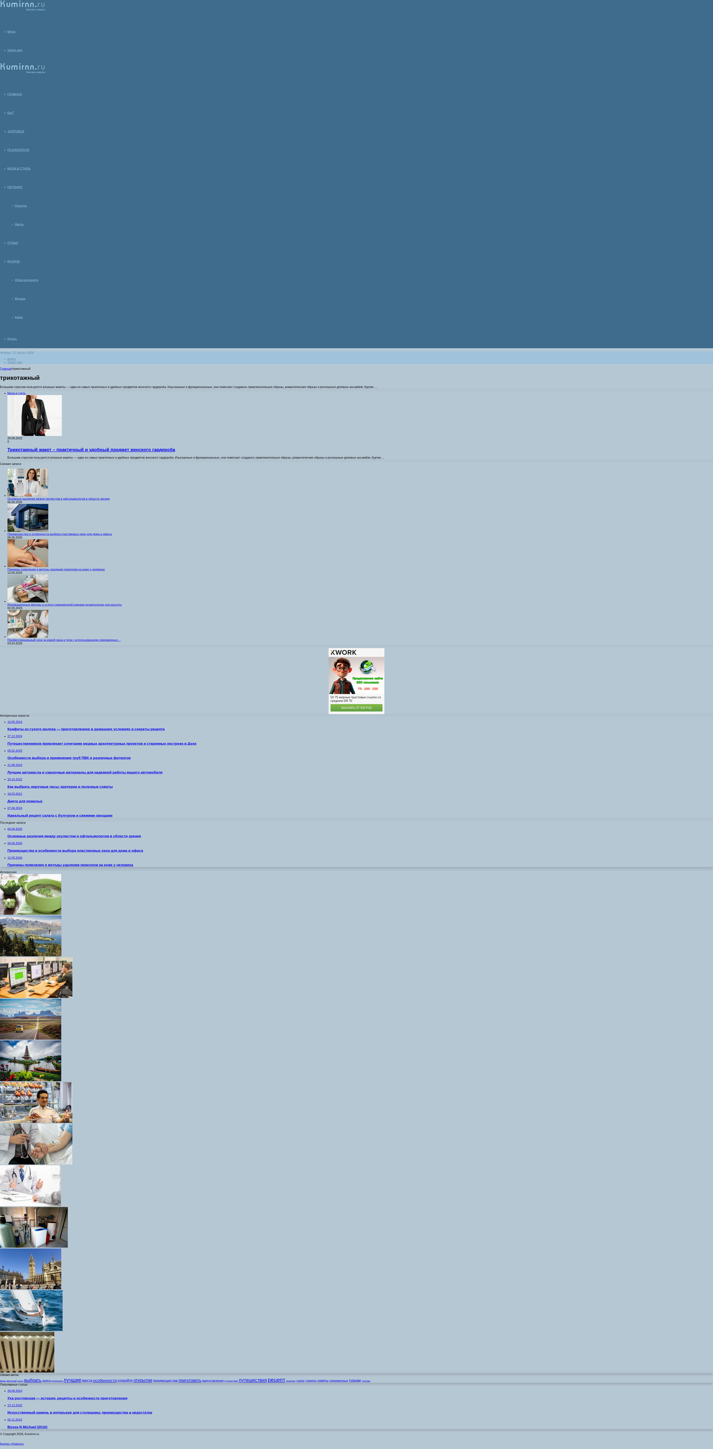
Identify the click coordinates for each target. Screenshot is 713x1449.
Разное (13, 261)
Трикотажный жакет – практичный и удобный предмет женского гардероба (91, 449)
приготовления (213, 1380)
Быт (10, 112)
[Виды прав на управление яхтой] (31, 1330)
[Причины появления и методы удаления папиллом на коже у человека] (27, 566)
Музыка (20, 298)
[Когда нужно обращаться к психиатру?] (30, 1205)
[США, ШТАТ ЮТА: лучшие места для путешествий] (30, 1038)
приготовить (189, 1380)
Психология (18, 150)
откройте (125, 1380)
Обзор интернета (26, 280)
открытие (143, 1380)
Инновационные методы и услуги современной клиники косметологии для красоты (64, 604)
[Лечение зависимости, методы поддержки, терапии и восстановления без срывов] (36, 1163)
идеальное (57, 1381)
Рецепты (21, 205)
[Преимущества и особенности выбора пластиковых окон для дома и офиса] (27, 530)
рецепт (276, 1380)
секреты (311, 1380)
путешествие (231, 1381)
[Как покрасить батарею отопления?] (27, 1371)
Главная (6, 368)
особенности (105, 1380)
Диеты (19, 224)
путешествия (253, 1380)
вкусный (12, 1380)
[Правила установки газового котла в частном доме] (34, 1246)
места (87, 1380)
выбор (20, 1381)
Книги (19, 317)
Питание (14, 187)
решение (291, 1381)
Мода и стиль (19, 168)
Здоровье (15, 131)
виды (3, 1380)
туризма (366, 1381)
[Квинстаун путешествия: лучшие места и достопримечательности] (30, 955)
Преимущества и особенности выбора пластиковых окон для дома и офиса (59, 534)
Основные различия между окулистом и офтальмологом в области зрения (58, 498)
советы (322, 1380)
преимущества (165, 1380)
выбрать (32, 1380)
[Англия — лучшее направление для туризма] (30, 1288)
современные (338, 1380)
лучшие (72, 1380)
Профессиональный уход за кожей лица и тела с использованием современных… (64, 640)
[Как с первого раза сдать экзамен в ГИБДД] (36, 997)
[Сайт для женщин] (22, 10)
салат (300, 1380)
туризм (355, 1380)
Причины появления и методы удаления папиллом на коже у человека (56, 569)
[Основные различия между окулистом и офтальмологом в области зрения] (27, 495)
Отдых (12, 243)
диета (46, 1380)
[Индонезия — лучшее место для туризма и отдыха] (30, 1080)
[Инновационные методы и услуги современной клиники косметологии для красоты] (27, 601)
